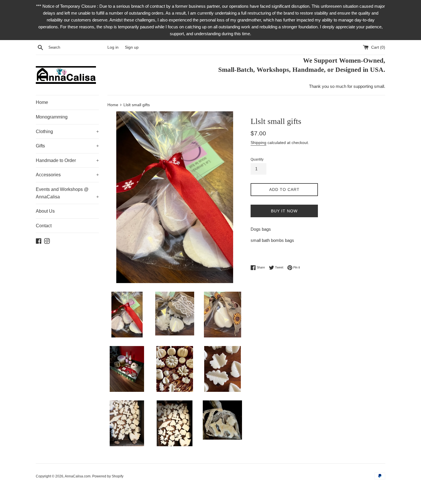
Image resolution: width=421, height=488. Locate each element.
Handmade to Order (67, 160)
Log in (113, 47)
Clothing (67, 131)
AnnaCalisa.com (78, 476)
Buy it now (284, 211)
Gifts (67, 145)
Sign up (132, 47)
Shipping (258, 142)
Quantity (257, 159)
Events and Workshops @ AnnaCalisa (67, 193)
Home (42, 102)
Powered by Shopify (107, 476)
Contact (44, 225)
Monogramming (52, 116)
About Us (45, 211)
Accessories (67, 174)
